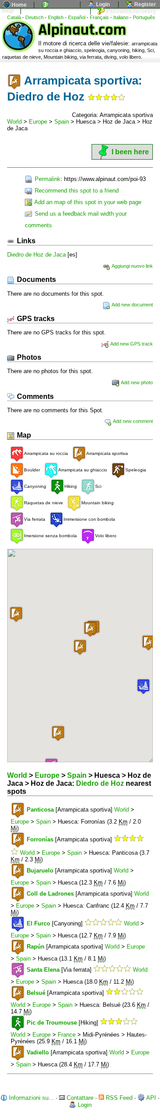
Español (76, 17)
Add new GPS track (131, 343)
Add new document (132, 304)
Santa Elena (43, 969)
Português (144, 17)
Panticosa (40, 809)
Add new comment (132, 421)
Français (99, 17)
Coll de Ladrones (50, 893)
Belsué (36, 992)
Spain (61, 121)
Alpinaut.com (82, 30)
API (150, 1097)
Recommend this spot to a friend (76, 190)
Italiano (120, 17)
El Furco (38, 923)
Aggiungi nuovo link (132, 266)
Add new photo (136, 382)
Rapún (35, 946)
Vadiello (38, 1052)
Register (144, 4)
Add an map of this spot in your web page (87, 202)
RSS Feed (118, 1097)
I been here (130, 152)
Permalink (46, 179)
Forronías (40, 839)
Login (102, 4)
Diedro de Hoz (100, 783)
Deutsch (34, 17)
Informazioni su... (30, 1097)
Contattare (79, 1097)
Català (14, 17)
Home (18, 5)
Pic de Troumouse (52, 1022)
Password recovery (130, 11)
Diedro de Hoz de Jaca (36, 254)
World (14, 121)
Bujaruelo (40, 870)
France (67, 1034)
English (56, 17)
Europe (38, 121)
